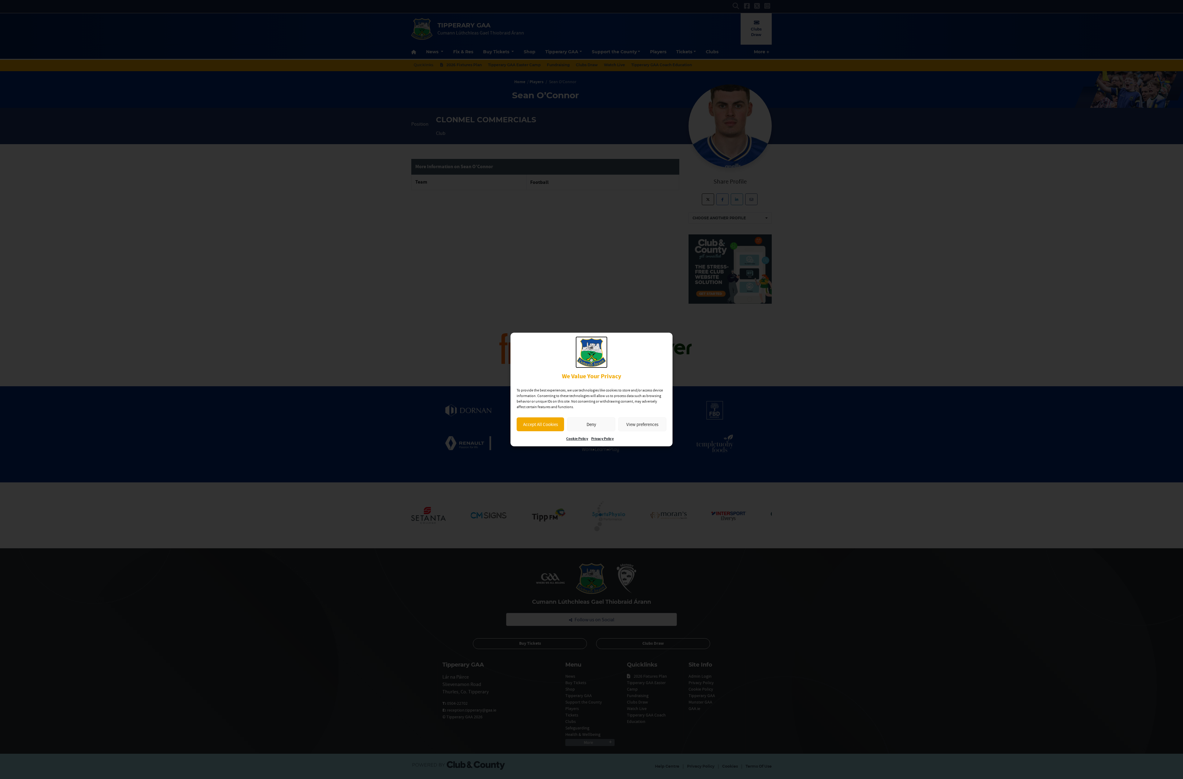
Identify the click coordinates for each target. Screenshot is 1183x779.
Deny (591, 424)
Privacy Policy (602, 438)
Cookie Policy (577, 438)
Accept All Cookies (540, 424)
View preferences (642, 424)
